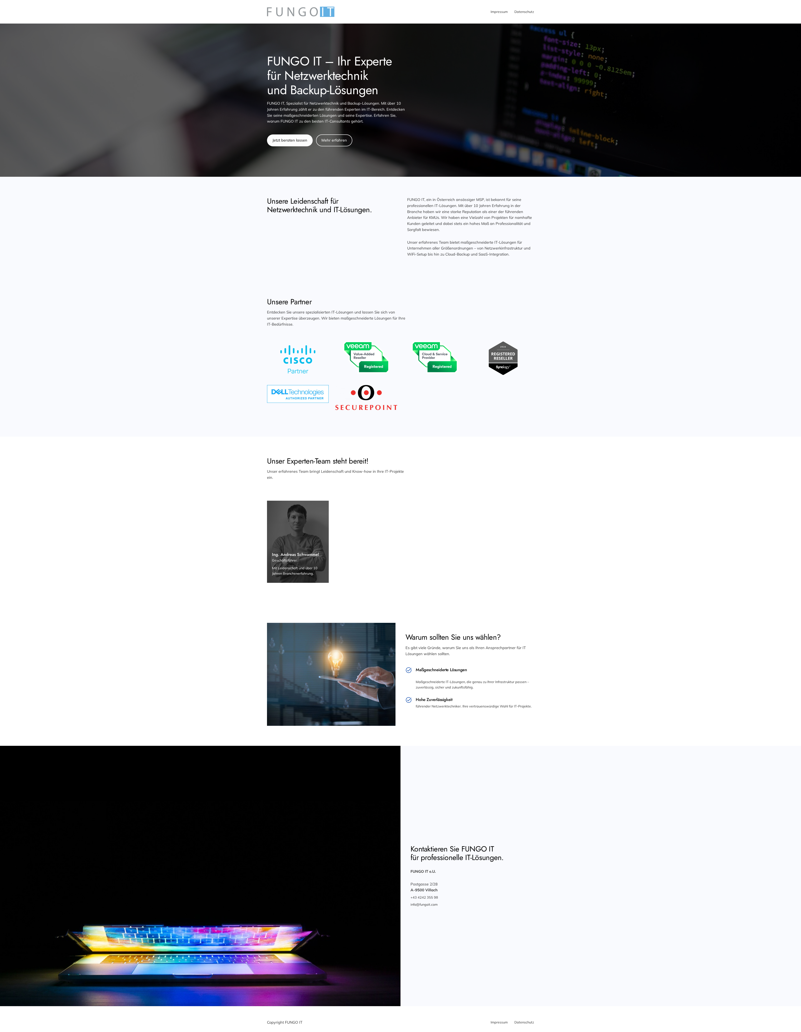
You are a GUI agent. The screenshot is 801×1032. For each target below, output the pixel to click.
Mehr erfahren (334, 140)
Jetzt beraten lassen (289, 140)
